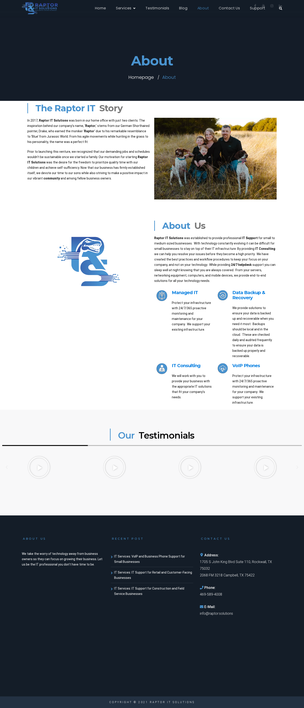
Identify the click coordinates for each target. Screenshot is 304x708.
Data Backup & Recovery (248, 295)
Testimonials (157, 8)
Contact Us (229, 8)
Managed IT (185, 292)
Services (124, 8)
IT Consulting (186, 365)
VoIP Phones (246, 365)
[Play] (38, 467)
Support (257, 8)
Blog (183, 8)
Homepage (141, 77)
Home (100, 8)
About (203, 8)
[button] (6, 467)
